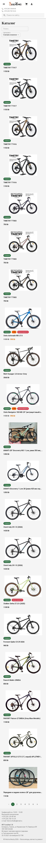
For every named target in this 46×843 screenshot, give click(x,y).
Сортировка (6, 32)
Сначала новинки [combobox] (10, 35)
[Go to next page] (37, 804)
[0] (26, 4)
